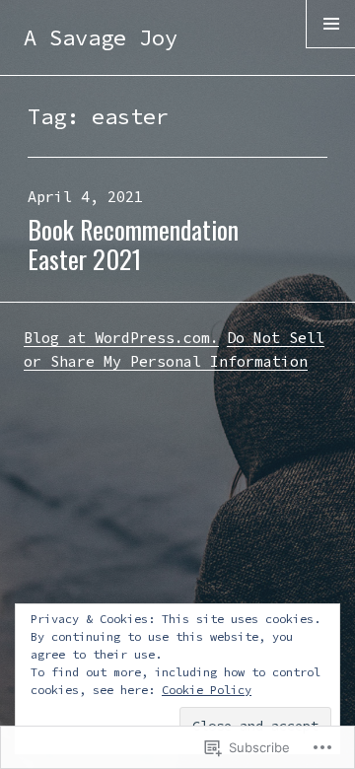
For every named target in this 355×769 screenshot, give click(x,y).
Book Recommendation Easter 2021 (133, 244)
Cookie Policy (206, 689)
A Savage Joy (101, 37)
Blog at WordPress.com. (121, 337)
